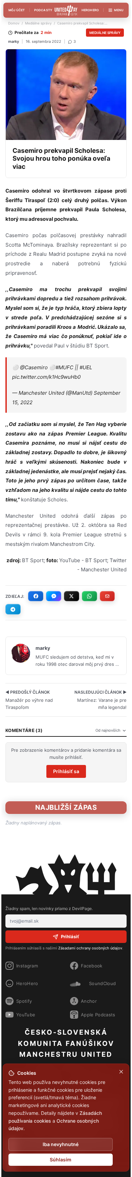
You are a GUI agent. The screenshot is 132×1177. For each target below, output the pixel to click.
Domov (14, 23)
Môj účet (16, 10)
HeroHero (90, 10)
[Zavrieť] (121, 1072)
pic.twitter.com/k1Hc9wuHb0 (46, 377)
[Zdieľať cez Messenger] (53, 596)
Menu (119, 10)
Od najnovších (107, 730)
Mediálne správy (38, 23)
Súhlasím (60, 1159)
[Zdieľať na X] (71, 596)
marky (13, 41)
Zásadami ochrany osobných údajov (90, 948)
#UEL (86, 367)
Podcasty (43, 10)
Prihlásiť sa (66, 771)
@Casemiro (34, 367)
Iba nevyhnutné (61, 1144)
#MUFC (64, 367)
